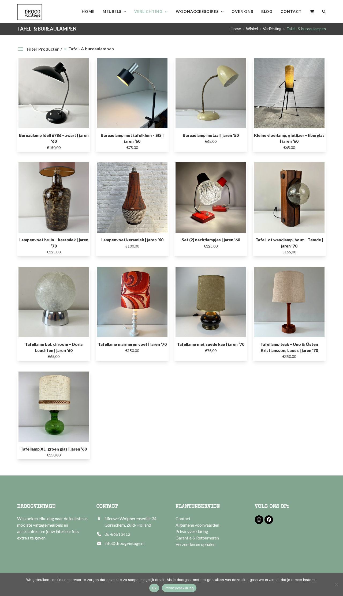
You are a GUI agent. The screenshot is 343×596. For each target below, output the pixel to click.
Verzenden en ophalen (195, 544)
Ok (154, 588)
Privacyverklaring (192, 531)
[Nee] (336, 584)
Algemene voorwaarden (197, 524)
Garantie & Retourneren (197, 537)
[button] (312, 11)
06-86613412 (117, 534)
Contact (183, 518)
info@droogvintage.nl (124, 543)
